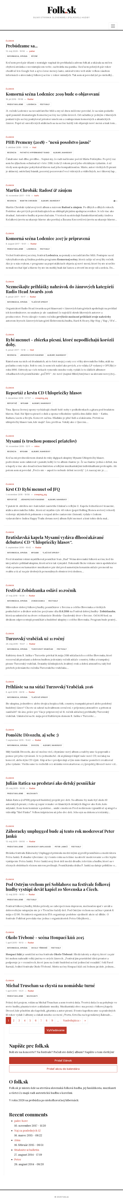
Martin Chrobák (28, 201)
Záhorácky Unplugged (39, 847)
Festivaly (45, 104)
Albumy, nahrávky (62, 152)
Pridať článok (63, 1060)
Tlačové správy (39, 302)
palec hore (21, 1121)
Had (34, 147)
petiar (32, 51)
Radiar (31, 99)
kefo (36, 195)
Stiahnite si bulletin (26, 1150)
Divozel (35, 745)
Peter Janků (61, 847)
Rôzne (34, 56)
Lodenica (31, 104)
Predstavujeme (15, 104)
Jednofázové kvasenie (32, 355)
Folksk (61, 9)
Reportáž (12, 403)
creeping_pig (41, 398)
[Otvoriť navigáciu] (113, 26)
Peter (17, 1159)
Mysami (24, 403)
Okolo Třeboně (39, 948)
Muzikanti (32, 793)
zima (17, 1140)
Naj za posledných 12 (27, 1130)
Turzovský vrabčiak (42, 649)
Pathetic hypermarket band (34, 152)
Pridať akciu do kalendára (63, 1068)
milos (37, 446)
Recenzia (11, 152)
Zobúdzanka (38, 601)
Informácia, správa (17, 56)
